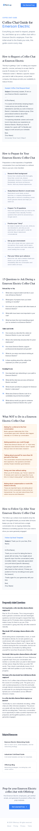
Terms (30, 826)
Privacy (22, 826)
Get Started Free (29, 5)
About (9, 826)
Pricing (16, 826)
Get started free (18, 807)
